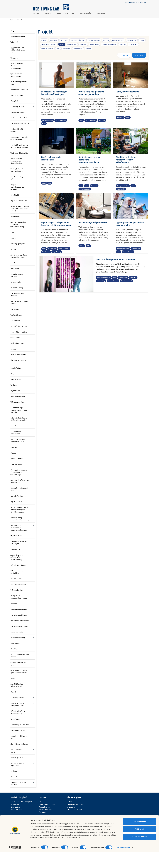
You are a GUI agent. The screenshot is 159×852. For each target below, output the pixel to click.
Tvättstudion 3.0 (16, 590)
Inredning (83, 44)
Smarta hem (14, 268)
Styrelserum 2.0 (16, 535)
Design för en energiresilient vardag (18, 597)
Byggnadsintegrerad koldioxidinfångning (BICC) (17, 50)
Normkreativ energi (17, 396)
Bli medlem (15, 807)
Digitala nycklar (16, 502)
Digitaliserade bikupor (18, 615)
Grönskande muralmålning (15, 367)
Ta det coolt (14, 263)
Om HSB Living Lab (46, 804)
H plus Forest (15, 216)
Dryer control (15, 391)
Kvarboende (94, 44)
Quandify (13, 692)
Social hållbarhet (47, 49)
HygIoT (13, 678)
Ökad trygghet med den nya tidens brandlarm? (19, 671)
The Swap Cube (16, 579)
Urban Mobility (15, 643)
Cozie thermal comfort (18, 118)
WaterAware (15, 719)
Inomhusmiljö (71, 44)
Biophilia (13, 426)
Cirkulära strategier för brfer (18, 178)
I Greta (12, 374)
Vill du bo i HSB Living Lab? (22, 801)
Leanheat (13, 603)
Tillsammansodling (17, 402)
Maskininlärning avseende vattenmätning (19, 518)
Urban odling (78, 49)
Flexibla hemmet (16, 95)
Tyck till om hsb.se (74, 809)
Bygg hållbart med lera (18, 332)
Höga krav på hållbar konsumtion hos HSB (17, 440)
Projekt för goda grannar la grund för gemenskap (19, 146)
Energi (142, 40)
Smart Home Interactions (19, 620)
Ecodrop (13, 238)
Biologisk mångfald (77, 40)
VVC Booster (15, 320)
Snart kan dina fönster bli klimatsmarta (19, 481)
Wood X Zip (14, 249)
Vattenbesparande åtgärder (17, 294)
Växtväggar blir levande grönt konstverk (19, 138)
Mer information (123, 847)
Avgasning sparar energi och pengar (19, 542)
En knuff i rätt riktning (18, 326)
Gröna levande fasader (18, 565)
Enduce (13, 349)
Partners (101, 14)
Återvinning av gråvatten (19, 725)
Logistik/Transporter (109, 44)
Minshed (13, 447)
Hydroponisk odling (17, 637)
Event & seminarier (65, 14)
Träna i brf (14, 42)
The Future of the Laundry (16, 750)
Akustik (44, 40)
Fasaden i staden (16, 458)
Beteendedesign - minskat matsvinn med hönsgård (18, 410)
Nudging (123, 44)
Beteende (64, 40)
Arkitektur (53, 40)
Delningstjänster (117, 40)
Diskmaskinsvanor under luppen (19, 302)
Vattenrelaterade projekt (19, 123)
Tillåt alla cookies (140, 821)
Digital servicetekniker (18, 200)
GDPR (69, 801)
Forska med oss (45, 809)
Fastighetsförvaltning (48, 44)
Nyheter (139, 2)
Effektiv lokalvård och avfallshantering (18, 712)
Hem (11, 20)
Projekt (48, 14)
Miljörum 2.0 (15, 549)
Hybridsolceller (16, 282)
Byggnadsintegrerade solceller (18, 783)
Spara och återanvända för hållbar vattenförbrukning (18, 224)
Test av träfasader (16, 632)
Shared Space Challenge (19, 744)
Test (58, 49)
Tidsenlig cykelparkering (19, 243)
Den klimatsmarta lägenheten (17, 764)
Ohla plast (14, 101)
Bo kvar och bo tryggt (18, 584)
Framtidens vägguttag (18, 609)
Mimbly (13, 453)
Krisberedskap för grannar (16, 130)
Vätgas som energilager (19, 626)
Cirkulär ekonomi (94, 40)
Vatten (88, 49)
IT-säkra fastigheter (17, 343)
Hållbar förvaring (16, 288)
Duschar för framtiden (18, 354)
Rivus (12, 232)
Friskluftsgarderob (17, 757)
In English (71, 807)
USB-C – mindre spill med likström (19, 655)
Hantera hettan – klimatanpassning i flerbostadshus (17, 65)
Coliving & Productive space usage (18, 663)
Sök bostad (15, 804)
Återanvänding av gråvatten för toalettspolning (16, 557)
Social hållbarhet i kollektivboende (17, 685)
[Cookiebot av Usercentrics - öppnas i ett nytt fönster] (15, 847)
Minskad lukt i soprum (18, 112)
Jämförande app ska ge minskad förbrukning (18, 256)
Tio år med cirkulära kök (19, 153)
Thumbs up (14, 58)
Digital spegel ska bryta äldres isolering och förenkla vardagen (19, 509)
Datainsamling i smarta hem (18, 83)
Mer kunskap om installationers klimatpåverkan (16, 161)
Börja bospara (16, 809)
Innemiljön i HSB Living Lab (18, 737)
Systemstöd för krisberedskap (16, 75)
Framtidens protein (17, 36)
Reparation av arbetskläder (15, 432)
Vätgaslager (14, 309)
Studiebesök (85, 14)
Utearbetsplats (16, 379)
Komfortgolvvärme (17, 697)
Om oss (36, 14)
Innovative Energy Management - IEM (17, 704)
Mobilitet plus (15, 649)
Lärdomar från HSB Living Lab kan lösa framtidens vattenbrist (19, 208)
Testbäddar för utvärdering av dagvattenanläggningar (19, 527)
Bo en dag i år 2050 (17, 106)
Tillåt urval (139, 829)
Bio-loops (13, 771)
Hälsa (62, 44)
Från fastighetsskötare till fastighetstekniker (18, 419)
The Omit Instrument (18, 360)
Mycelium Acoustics (17, 730)
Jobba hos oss (44, 807)
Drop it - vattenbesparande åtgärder (17, 187)
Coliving (106, 40)
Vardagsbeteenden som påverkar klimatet (19, 170)
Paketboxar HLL (16, 464)
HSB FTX (13, 777)
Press (144, 2)
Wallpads (13, 385)
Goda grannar (15, 337)
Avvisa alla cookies (139, 837)
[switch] (64, 847)
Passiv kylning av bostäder (16, 275)
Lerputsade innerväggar (19, 89)
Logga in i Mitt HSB (75, 804)
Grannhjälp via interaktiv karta (19, 489)
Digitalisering (131, 40)
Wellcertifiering (16, 315)
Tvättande (66, 49)
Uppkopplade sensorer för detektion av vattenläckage (18, 472)
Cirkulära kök (15, 195)
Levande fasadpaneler (18, 496)
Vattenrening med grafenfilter (17, 572)
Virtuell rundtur (130, 2)
